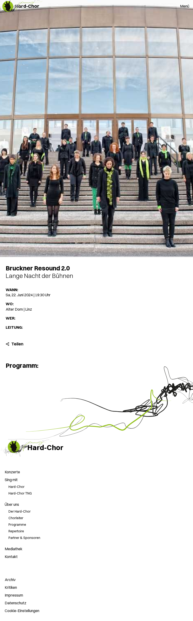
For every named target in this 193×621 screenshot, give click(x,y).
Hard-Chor (16, 487)
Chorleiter (15, 518)
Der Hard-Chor (19, 511)
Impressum (14, 595)
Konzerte (12, 472)
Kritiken (11, 587)
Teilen (7, 344)
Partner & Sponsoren (24, 538)
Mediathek (13, 548)
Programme (17, 524)
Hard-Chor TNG (20, 493)
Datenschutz (15, 603)
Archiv (10, 579)
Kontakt (11, 556)
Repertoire (16, 531)
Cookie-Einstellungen (22, 610)
